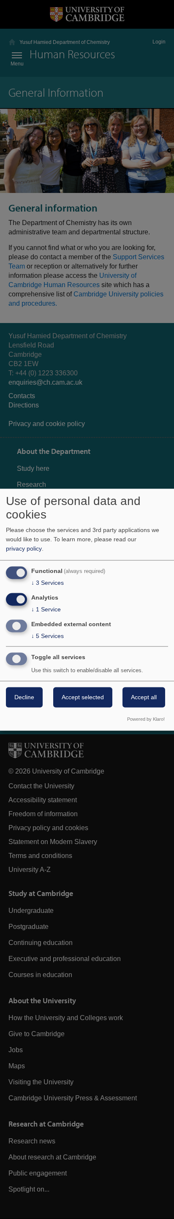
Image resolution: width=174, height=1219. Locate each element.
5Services (47, 636)
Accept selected (83, 697)
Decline (24, 697)
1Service (46, 609)
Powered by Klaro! (146, 719)
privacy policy (24, 549)
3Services (47, 583)
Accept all (144, 697)
